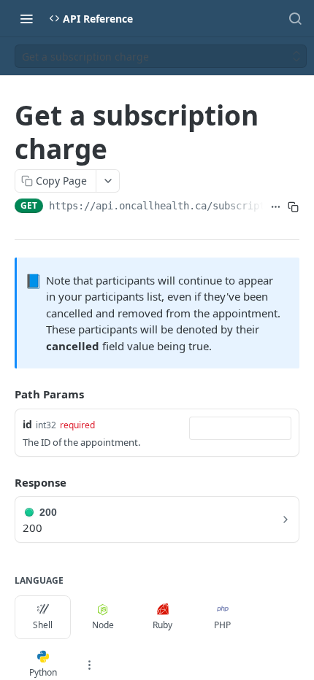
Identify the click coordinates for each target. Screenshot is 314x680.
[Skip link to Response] (4, 482)
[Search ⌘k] (295, 18)
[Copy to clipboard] (293, 207)
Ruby (162, 625)
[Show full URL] (275, 207)
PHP (222, 625)
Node (103, 625)
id (27, 424)
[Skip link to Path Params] (4, 394)
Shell (43, 625)
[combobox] (240, 428)
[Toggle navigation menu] (26, 18)
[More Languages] (89, 665)
